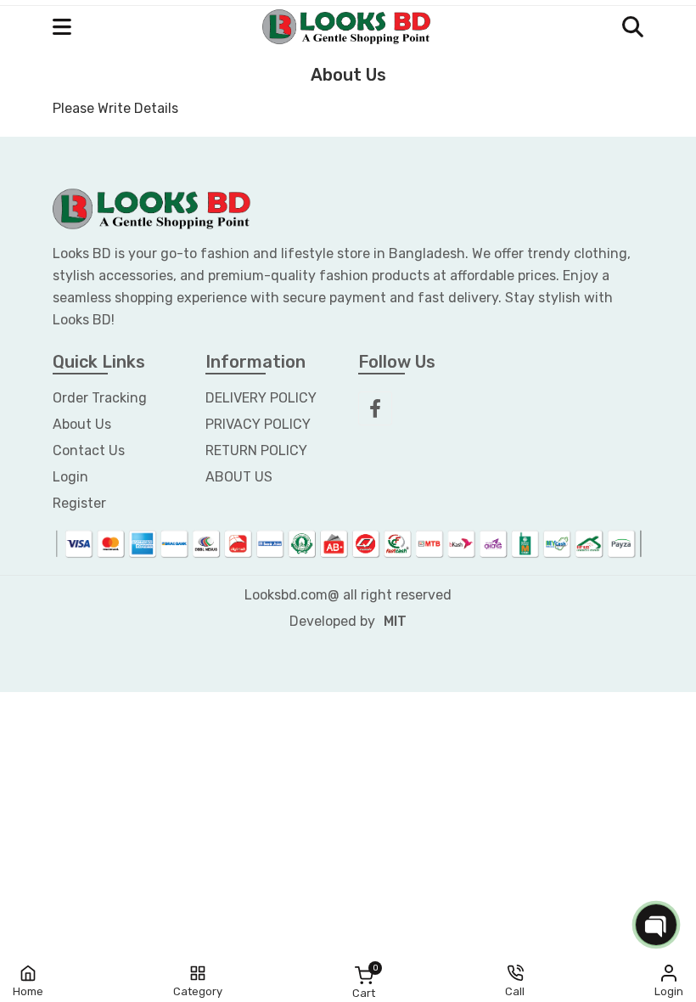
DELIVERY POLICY (261, 398)
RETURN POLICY (256, 450)
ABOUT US (238, 477)
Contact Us (89, 450)
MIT (395, 621)
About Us (82, 424)
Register (79, 503)
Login (70, 477)
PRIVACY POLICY (258, 424)
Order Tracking (100, 398)
